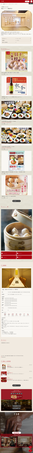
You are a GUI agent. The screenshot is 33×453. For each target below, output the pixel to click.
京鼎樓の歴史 (19, 419)
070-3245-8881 (16, 433)
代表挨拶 (18, 418)
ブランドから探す (3, 427)
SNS (30, 3)
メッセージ (2, 418)
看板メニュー (2, 419)
